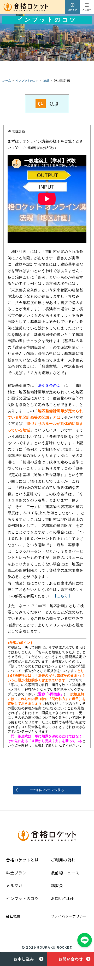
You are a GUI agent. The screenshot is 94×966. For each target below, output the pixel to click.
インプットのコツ (22, 898)
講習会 (57, 885)
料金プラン (16, 872)
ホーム (6, 80)
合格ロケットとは (22, 859)
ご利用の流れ (63, 859)
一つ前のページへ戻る (47, 790)
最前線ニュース (65, 872)
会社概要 (13, 916)
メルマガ (14, 885)
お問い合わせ (63, 898)
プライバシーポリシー (69, 916)
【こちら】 (62, 596)
